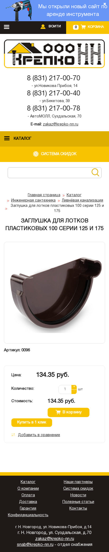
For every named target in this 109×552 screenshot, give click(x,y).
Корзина (96, 27)
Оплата (28, 495)
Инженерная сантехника (33, 200)
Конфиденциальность (28, 515)
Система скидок (78, 488)
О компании (28, 488)
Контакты (78, 508)
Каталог (74, 195)
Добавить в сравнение (39, 435)
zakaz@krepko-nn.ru (60, 124)
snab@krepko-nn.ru (35, 545)
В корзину (72, 412)
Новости (78, 495)
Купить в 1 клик (31, 422)
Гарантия (28, 508)
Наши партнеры (78, 482)
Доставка (28, 502)
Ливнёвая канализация (82, 200)
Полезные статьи (78, 502)
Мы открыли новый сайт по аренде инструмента (72, 11)
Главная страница (44, 195)
